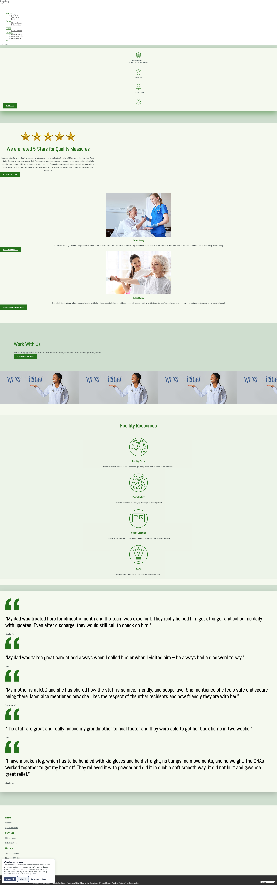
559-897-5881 (138, 92)
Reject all (23, 879)
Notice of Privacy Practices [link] (108, 883)
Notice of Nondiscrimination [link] (128, 883)
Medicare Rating (10, 175)
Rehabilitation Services (13, 307)
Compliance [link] (94, 883)
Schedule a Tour (16, 36)
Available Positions (25, 356)
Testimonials (15, 17)
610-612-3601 (15, 858)
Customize (35, 879)
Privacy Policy (31, 874)
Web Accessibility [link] (73, 883)
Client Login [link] (84, 883)
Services (8, 21)
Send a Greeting (16, 35)
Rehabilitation (16, 25)
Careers (8, 29)
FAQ (13, 19)
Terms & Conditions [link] (58, 883)
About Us (9, 13)
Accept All (10, 879)
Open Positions (16, 31)
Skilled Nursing (16, 23)
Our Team (14, 15)
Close (44, 879)
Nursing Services (10, 250)
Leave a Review (16, 38)
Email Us (138, 77)
